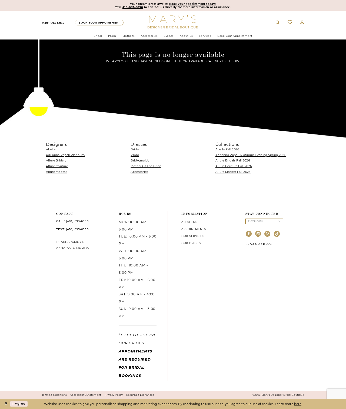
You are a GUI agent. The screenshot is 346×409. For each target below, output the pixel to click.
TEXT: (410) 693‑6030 (72, 229)
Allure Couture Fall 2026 (233, 166)
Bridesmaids (140, 160)
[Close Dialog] (5, 404)
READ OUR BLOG (258, 244)
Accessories (139, 172)
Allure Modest (56, 172)
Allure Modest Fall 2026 (233, 172)
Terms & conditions (54, 394)
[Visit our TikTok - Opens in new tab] (277, 234)
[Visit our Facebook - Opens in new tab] (248, 234)
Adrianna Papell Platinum (65, 155)
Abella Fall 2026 (227, 149)
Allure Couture (57, 166)
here (297, 404)
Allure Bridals (56, 160)
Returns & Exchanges (140, 394)
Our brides (191, 243)
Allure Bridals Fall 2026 (232, 160)
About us (189, 221)
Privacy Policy (114, 394)
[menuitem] (53, 22)
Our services (192, 236)
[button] (302, 23)
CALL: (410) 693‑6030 (72, 221)
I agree (18, 403)
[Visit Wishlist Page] (290, 22)
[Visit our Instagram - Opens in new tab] (258, 234)
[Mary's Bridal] (173, 21)
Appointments (193, 228)
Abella (50, 149)
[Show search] (278, 23)
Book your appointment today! (192, 3)
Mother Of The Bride (146, 166)
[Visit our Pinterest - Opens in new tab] (267, 234)
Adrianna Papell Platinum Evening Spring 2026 (250, 155)
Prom (135, 155)
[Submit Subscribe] (278, 221)
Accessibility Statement (85, 394)
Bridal (135, 149)
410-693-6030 (132, 7)
